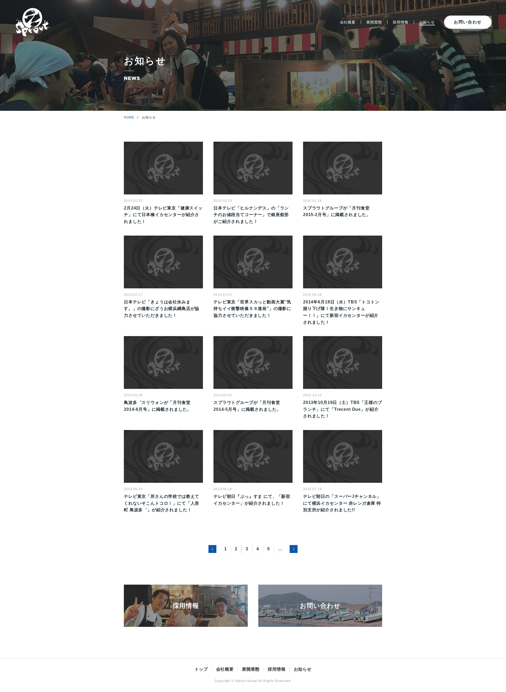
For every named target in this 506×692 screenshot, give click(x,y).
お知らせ (427, 22)
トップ (201, 669)
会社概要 (348, 22)
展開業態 (374, 22)
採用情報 (400, 22)
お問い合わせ (468, 22)
